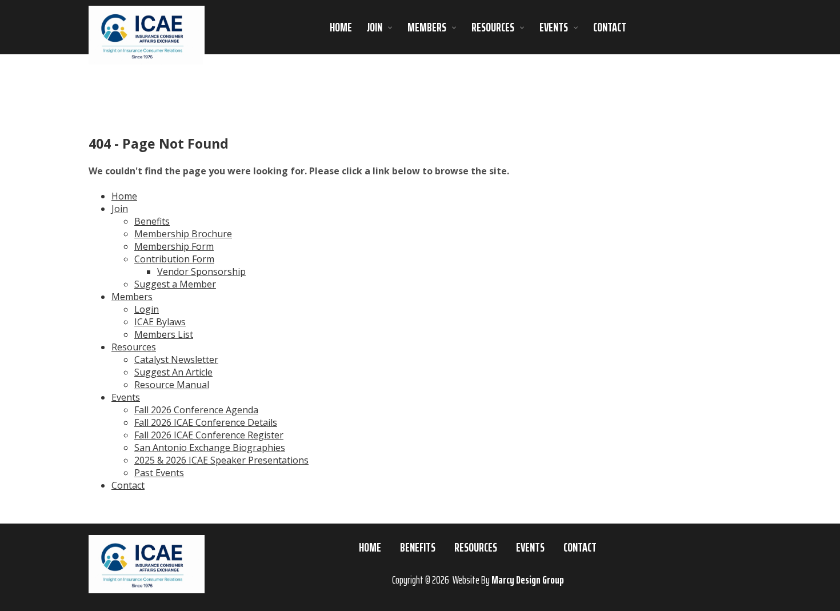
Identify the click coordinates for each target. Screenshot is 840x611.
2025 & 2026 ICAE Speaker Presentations (221, 460)
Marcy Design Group (527, 579)
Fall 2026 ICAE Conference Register (208, 435)
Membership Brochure (183, 233)
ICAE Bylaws (160, 322)
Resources (492, 27)
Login (146, 309)
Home (341, 27)
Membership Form (174, 246)
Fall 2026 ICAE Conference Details (205, 422)
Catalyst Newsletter (176, 359)
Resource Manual (171, 384)
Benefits (152, 221)
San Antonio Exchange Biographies (209, 447)
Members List (163, 334)
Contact (609, 27)
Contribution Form (174, 259)
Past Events (159, 472)
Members (426, 27)
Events (553, 27)
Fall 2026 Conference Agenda (196, 410)
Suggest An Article (173, 372)
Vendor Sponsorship (201, 271)
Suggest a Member (175, 284)
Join (374, 27)
